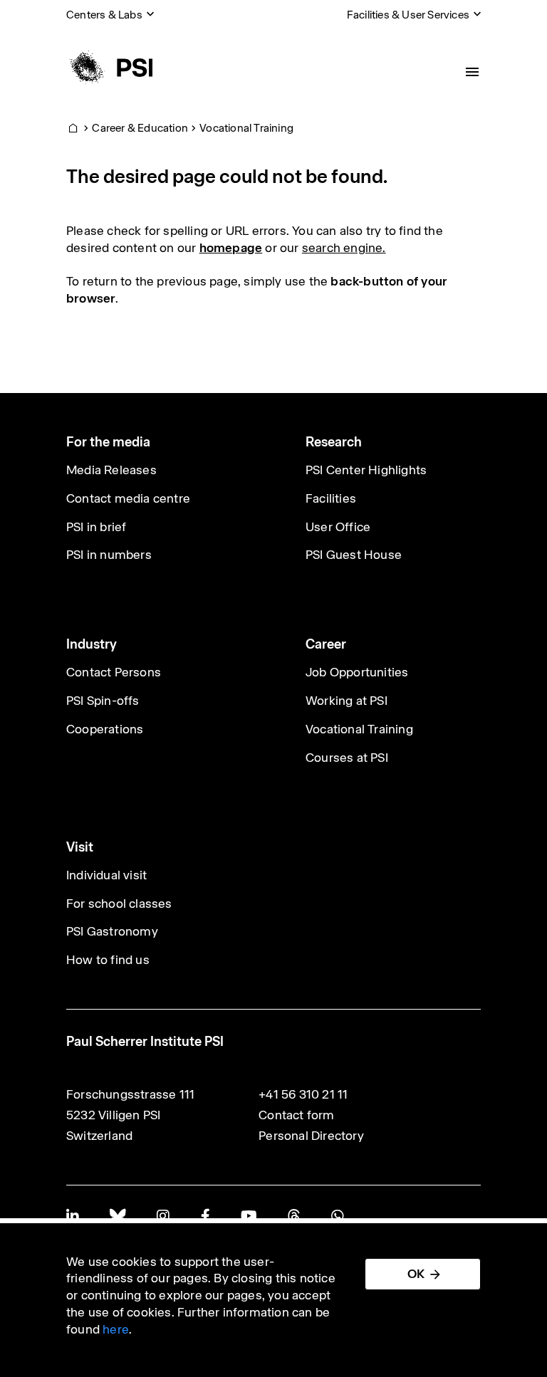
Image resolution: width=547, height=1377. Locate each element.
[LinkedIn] (72, 1215)
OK (415, 1274)
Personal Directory (311, 1136)
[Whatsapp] (337, 1215)
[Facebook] (205, 1215)
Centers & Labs (104, 15)
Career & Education (140, 128)
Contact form (296, 1115)
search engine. (344, 248)
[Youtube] (248, 1215)
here (116, 1329)
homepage (231, 248)
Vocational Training (246, 128)
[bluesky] (117, 1215)
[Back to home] (109, 67)
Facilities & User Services (408, 15)
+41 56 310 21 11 (303, 1094)
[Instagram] (163, 1215)
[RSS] (294, 1215)
